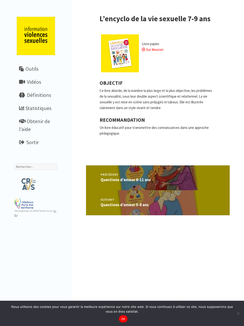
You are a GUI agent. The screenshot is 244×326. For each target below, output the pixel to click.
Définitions (38, 95)
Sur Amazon (154, 49)
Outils (31, 68)
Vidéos (33, 82)
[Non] (238, 313)
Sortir (31, 142)
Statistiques (37, 108)
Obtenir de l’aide (34, 125)
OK (123, 319)
